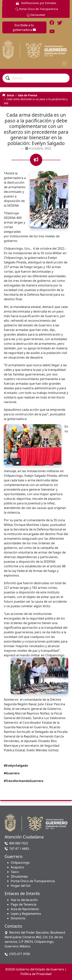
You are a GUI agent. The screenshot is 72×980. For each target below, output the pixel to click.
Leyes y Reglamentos (26, 914)
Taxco (15, 872)
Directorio (18, 918)
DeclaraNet (37, 15)
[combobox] (36, 78)
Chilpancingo (20, 862)
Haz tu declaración (24, 900)
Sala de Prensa (27, 95)
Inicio (10, 95)
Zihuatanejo (19, 876)
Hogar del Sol (20, 885)
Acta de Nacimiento (25, 909)
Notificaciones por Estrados (38, 3)
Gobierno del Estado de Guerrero (40, 969)
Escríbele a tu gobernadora (23, 27)
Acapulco (17, 867)
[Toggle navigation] (64, 63)
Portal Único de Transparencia (38, 9)
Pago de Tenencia (23, 904)
